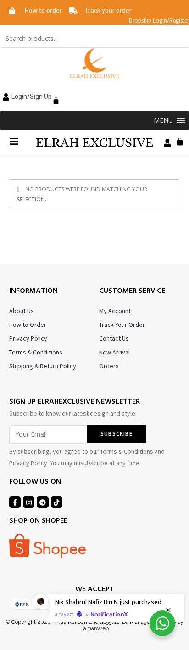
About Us (21, 311)
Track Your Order (122, 324)
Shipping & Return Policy (42, 366)
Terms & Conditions (35, 352)
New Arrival (114, 352)
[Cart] (54, 95)
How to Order (27, 324)
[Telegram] (42, 502)
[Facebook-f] (15, 502)
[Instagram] (28, 502)
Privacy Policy (28, 338)
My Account (115, 311)
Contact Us (114, 338)
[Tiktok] (56, 502)
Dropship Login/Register (159, 20)
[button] (163, 120)
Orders (109, 366)
